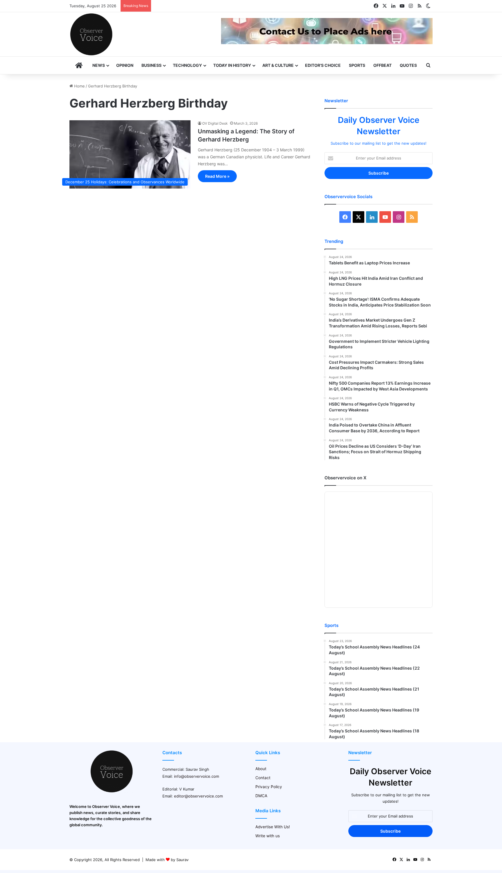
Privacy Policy (268, 786)
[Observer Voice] (91, 34)
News (98, 65)
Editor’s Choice (323, 65)
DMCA (261, 795)
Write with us (267, 835)
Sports (357, 65)
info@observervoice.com (196, 776)
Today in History (232, 65)
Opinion (124, 65)
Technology (187, 65)
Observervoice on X (345, 478)
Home (79, 86)
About (260, 768)
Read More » (217, 176)
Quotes (408, 65)
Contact (262, 777)
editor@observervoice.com (198, 796)
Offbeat (382, 65)
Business (151, 65)
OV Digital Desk (215, 123)
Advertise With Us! (272, 826)
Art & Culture (278, 65)
